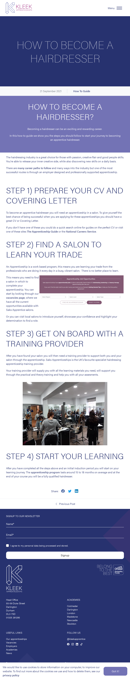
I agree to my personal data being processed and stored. (39, 545)
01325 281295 (13, 617)
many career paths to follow (34, 168)
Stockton (71, 623)
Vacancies (11, 642)
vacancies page (15, 298)
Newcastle (72, 620)
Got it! (115, 671)
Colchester (72, 606)
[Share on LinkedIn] (76, 491)
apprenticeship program (45, 472)
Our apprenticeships (16, 639)
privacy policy (11, 675)
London (71, 613)
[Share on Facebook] (63, 491)
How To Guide (81, 91)
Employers (11, 646)
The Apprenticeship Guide (42, 231)
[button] (65, 504)
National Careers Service (81, 231)
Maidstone (72, 616)
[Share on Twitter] (69, 491)
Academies (11, 649)
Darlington (72, 609)
